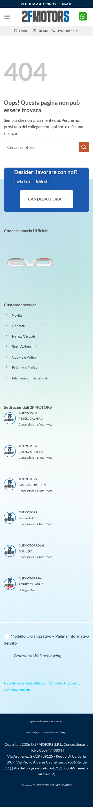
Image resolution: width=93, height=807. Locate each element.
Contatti (18, 326)
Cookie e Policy (24, 357)
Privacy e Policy (24, 367)
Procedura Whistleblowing (37, 655)
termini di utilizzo (50, 732)
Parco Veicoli (23, 336)
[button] (7, 16)
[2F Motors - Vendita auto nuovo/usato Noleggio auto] (46, 16)
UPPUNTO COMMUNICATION (54, 785)
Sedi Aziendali (24, 346)
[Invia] (84, 147)
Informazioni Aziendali (30, 378)
